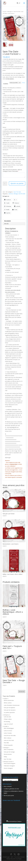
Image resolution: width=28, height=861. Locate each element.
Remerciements (8, 754)
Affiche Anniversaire (9, 700)
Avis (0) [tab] (6, 223)
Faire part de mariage (9, 752)
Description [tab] (7, 221)
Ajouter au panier (17, 183)
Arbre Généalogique (9, 728)
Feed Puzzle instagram (9, 763)
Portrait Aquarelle (8, 745)
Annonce (11, 193)
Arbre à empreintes (8, 749)
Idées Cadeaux (7, 738)
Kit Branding (7, 721)
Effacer (23, 82)
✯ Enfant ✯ (5, 698)
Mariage (16, 193)
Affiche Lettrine (8, 703)
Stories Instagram (8, 768)
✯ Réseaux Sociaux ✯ (8, 761)
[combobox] (10, 780)
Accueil (4, 11)
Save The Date (17, 11)
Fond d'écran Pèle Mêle (10, 735)
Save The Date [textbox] (9, 780)
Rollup (5, 756)
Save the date (21, 193)
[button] (22, 17)
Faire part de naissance (9, 710)
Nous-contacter (8, 786)
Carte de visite (7, 717)
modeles (5, 83)
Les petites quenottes (9, 712)
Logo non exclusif (8, 724)
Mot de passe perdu (9, 795)
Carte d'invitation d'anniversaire (12, 705)
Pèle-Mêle (6, 742)
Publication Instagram (9, 766)
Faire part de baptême (9, 707)
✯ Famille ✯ (6, 726)
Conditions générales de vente (11, 788)
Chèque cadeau (8, 719)
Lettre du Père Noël (9, 740)
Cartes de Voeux (8, 730)
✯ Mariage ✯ (10, 11)
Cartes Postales (8, 733)
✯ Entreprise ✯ (6, 715)
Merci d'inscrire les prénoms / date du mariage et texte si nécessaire (12, 170)
